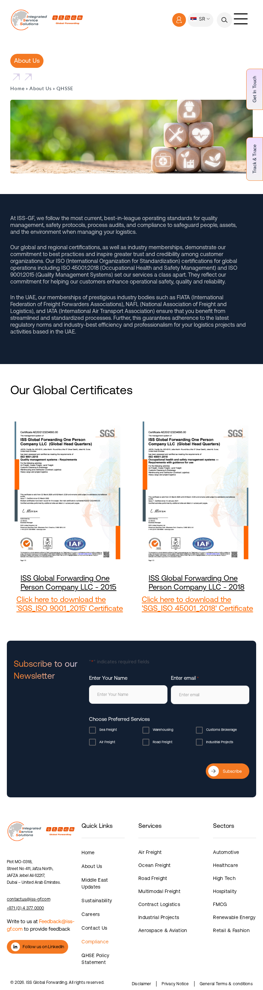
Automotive (226, 852)
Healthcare (225, 865)
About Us (40, 88)
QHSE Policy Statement (95, 959)
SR (201, 19)
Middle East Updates (95, 883)
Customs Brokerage (221, 730)
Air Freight (107, 742)
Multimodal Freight (159, 891)
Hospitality (225, 891)
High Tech (224, 878)
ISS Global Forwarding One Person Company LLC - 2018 (197, 582)
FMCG (220, 904)
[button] (224, 20)
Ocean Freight (154, 865)
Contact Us (94, 928)
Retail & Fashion (231, 930)
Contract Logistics (159, 904)
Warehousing (163, 730)
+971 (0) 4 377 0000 (25, 908)
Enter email (185, 678)
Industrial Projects (219, 742)
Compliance (95, 941)
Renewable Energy (234, 917)
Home (17, 88)
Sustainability (97, 900)
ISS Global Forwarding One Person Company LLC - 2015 (68, 582)
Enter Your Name (108, 678)
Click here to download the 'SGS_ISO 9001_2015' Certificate (69, 604)
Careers (91, 914)
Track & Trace (254, 158)
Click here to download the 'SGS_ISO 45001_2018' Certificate (197, 604)
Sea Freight (108, 730)
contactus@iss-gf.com (28, 899)
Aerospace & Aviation (162, 930)
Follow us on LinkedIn (43, 946)
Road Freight (162, 742)
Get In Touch (254, 89)
